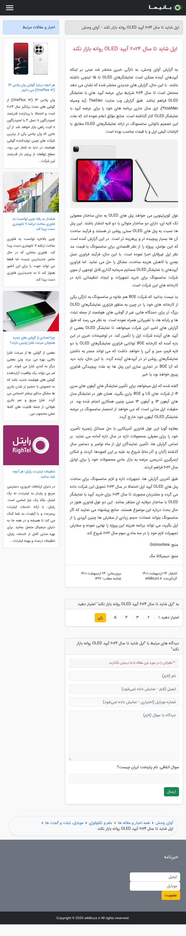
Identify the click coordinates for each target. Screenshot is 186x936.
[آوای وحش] (165, 8)
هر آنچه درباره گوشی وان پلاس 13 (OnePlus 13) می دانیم (31, 88)
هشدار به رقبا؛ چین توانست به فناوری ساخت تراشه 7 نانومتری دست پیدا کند (33, 224)
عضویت (171, 895)
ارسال (171, 792)
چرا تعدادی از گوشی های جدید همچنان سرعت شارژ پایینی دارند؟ (32, 340)
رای (100, 618)
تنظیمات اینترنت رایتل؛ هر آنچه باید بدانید (34, 474)
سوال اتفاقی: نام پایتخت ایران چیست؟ (148, 767)
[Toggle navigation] (9, 8)
